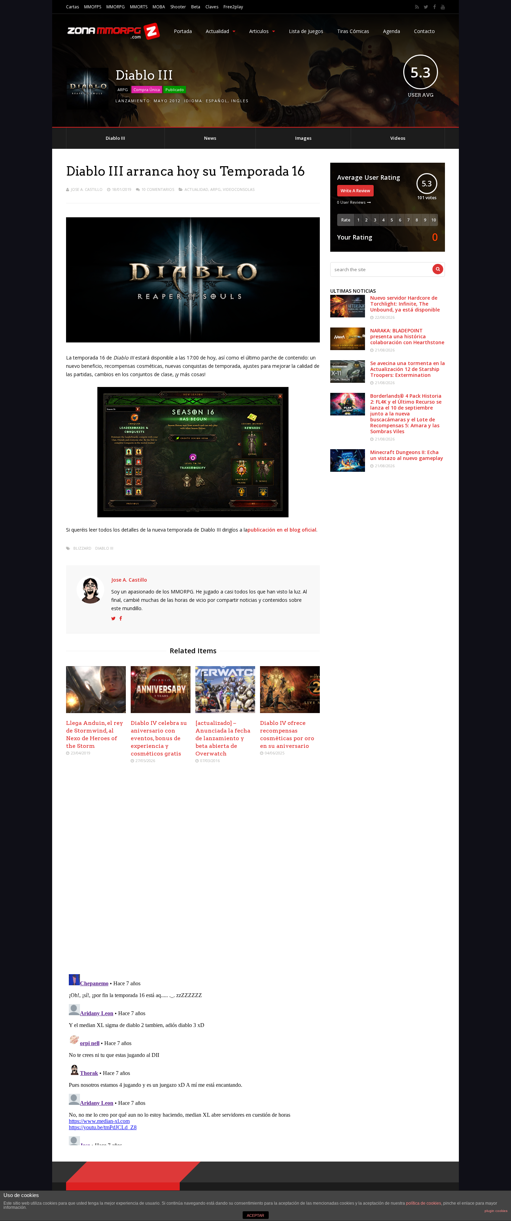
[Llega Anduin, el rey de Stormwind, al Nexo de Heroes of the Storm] (96, 711)
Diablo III (115, 138)
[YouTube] (443, 7)
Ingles (240, 100)
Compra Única (146, 89)
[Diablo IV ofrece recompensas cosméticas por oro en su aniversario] (290, 711)
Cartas (72, 7)
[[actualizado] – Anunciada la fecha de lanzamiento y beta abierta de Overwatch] (225, 711)
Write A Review (355, 191)
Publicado (174, 89)
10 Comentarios (157, 189)
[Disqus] (193, 869)
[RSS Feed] (417, 7)
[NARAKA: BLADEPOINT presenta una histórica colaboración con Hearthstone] (347, 348)
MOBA (159, 7)
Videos (397, 138)
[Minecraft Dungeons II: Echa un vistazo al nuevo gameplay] (347, 470)
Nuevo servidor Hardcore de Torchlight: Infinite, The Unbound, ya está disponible (405, 303)
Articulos (259, 31)
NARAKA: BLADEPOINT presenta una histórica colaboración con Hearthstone (407, 336)
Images (303, 138)
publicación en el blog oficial (282, 529)
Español (217, 100)
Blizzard (82, 548)
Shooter (178, 7)
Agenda (391, 31)
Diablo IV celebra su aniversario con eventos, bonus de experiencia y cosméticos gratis (159, 738)
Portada (183, 31)
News (210, 138)
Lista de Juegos (306, 31)
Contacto (424, 31)
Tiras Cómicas (353, 31)
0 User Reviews (351, 202)
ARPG (122, 89)
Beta (195, 7)
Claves (211, 7)
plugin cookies (496, 1211)
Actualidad (217, 31)
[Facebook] (434, 7)
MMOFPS (92, 7)
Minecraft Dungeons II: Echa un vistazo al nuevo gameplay (406, 455)
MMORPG (115, 7)
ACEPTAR (255, 1215)
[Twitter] (426, 7)
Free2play (233, 7)
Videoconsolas (238, 189)
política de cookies (423, 1203)
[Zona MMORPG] (113, 38)
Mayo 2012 (167, 100)
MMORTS (138, 7)
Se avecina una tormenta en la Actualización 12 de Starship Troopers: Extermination (407, 369)
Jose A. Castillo (87, 189)
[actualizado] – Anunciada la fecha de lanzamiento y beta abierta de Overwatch (222, 738)
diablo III (104, 548)
